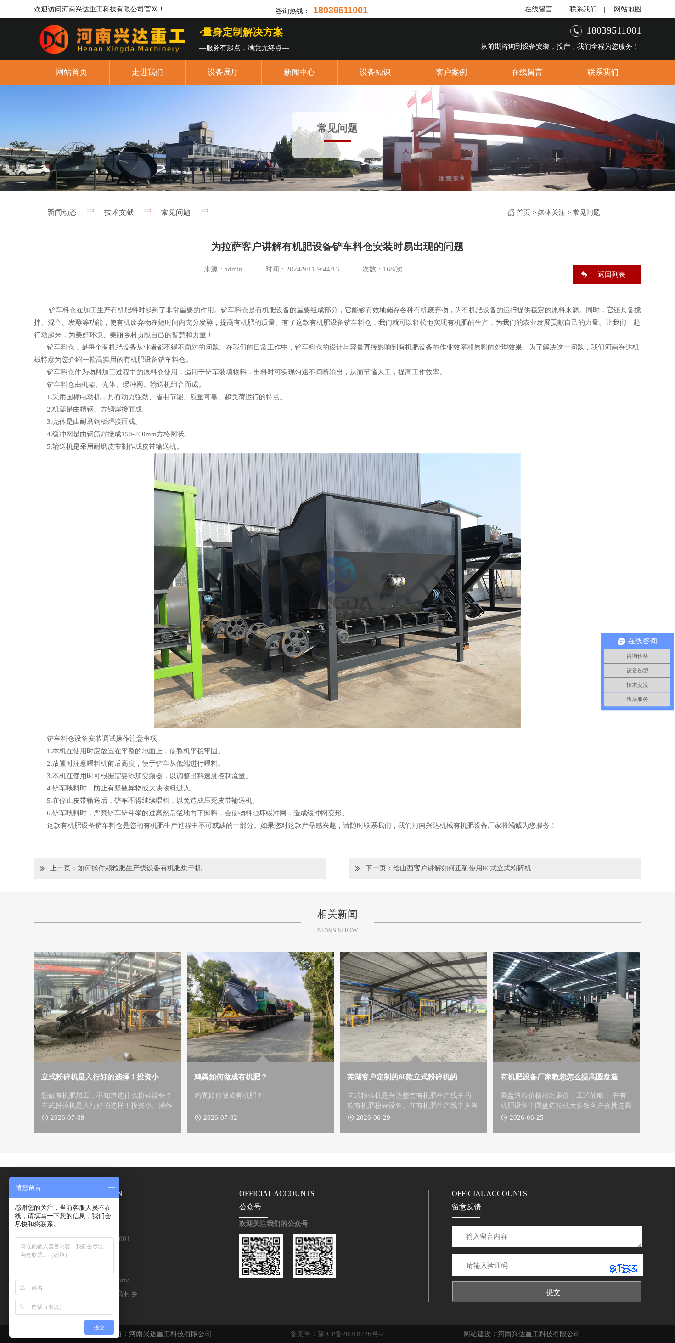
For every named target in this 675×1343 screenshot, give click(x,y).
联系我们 (583, 9)
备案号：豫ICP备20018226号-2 (337, 1333)
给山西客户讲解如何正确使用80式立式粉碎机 (462, 868)
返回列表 (611, 274)
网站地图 (627, 9)
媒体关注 (551, 212)
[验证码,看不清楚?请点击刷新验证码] (623, 1268)
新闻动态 (62, 212)
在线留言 (538, 9)
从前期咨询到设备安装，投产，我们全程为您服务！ (560, 46)
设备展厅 (223, 72)
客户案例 (451, 72)
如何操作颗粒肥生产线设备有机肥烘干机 (140, 868)
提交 (553, 1292)
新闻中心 (299, 72)
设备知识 (375, 72)
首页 (523, 212)
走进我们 (147, 72)
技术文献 (119, 212)
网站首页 (71, 72)
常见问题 (586, 212)
